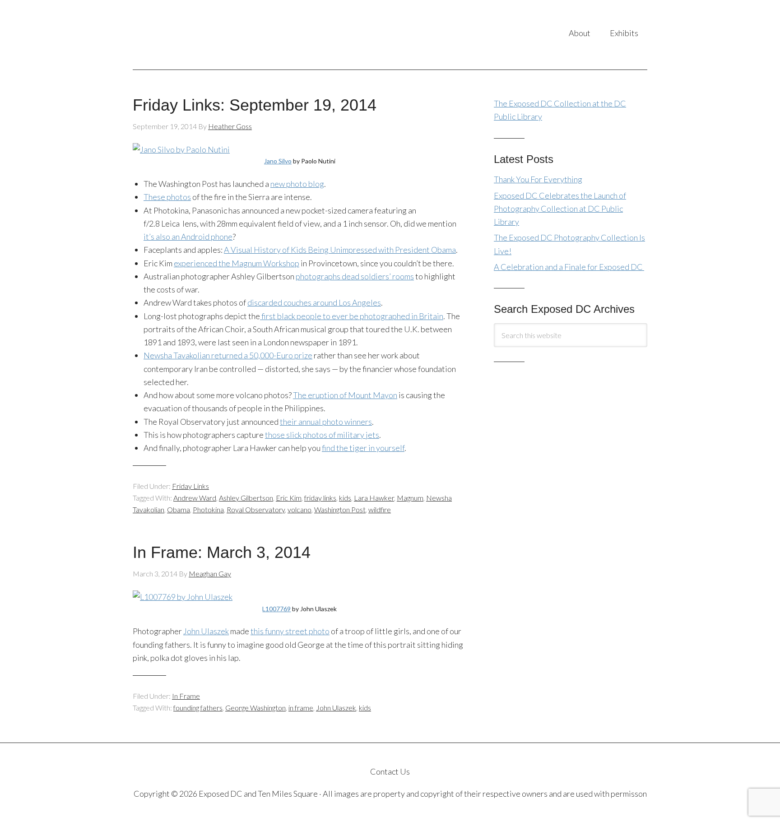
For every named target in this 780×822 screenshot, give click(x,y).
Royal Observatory (256, 509)
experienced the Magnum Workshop (236, 263)
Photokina (208, 509)
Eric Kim (289, 497)
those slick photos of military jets (322, 435)
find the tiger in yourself (363, 448)
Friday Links (190, 486)
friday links (320, 497)
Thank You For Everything (538, 179)
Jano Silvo (278, 161)
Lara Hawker (374, 497)
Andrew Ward (194, 497)
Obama (178, 509)
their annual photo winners (326, 422)
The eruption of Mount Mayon (345, 395)
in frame (300, 707)
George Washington (255, 707)
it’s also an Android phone (188, 236)
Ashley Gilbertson (246, 497)
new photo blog (297, 184)
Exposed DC (223, 34)
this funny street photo (290, 631)
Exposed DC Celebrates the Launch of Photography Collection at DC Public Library (560, 208)
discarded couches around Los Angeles (314, 302)
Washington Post (340, 509)
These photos (167, 197)
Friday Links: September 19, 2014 (254, 105)
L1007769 (276, 609)
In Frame (186, 696)
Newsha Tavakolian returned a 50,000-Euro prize (228, 355)
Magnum (410, 497)
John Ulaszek (206, 631)
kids (345, 497)
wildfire (379, 509)
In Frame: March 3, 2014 (222, 552)
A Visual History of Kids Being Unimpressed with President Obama (340, 250)
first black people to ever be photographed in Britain (351, 316)
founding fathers (198, 707)
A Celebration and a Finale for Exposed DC (569, 267)
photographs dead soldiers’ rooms (355, 276)
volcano (299, 509)
